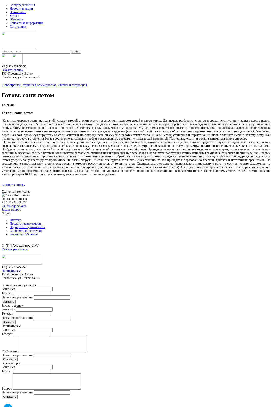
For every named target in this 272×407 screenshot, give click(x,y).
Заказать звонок (12, 70)
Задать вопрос (11, 209)
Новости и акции (21, 8)
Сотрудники (18, 26)
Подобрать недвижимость (27, 227)
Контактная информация (26, 23)
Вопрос (7, 388)
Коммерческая (46, 85)
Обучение (16, 19)
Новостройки (11, 85)
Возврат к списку (13, 184)
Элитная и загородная (72, 85)
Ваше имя (8, 289)
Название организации (17, 297)
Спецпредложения (22, 5)
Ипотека (15, 220)
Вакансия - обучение (24, 234)
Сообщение (9, 351)
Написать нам (11, 270)
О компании (18, 12)
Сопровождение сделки (26, 230)
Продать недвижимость (26, 223)
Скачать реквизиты (15, 249)
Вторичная (28, 85)
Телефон (7, 293)
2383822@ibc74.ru (14, 206)
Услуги (14, 15)
